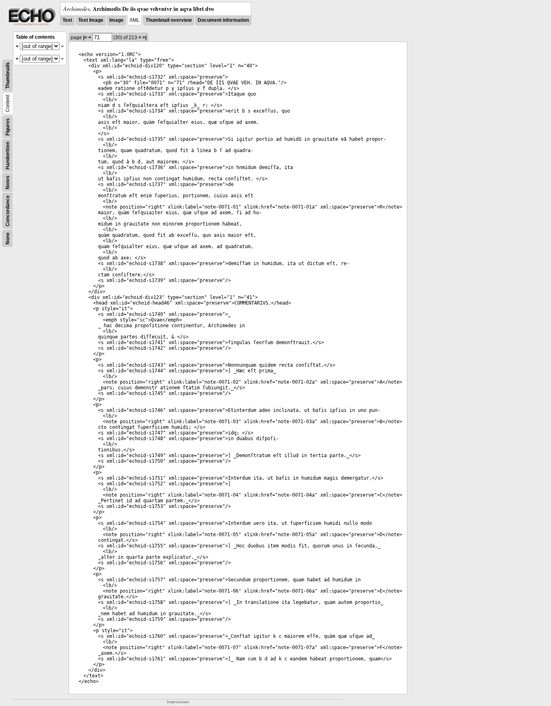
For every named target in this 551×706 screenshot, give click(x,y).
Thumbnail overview (169, 20)
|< (85, 37)
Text (67, 20)
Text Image (90, 20)
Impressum (178, 702)
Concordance (7, 210)
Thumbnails (7, 75)
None (7, 238)
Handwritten (7, 155)
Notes (7, 182)
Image (116, 20)
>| (144, 37)
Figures (7, 127)
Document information (223, 20)
